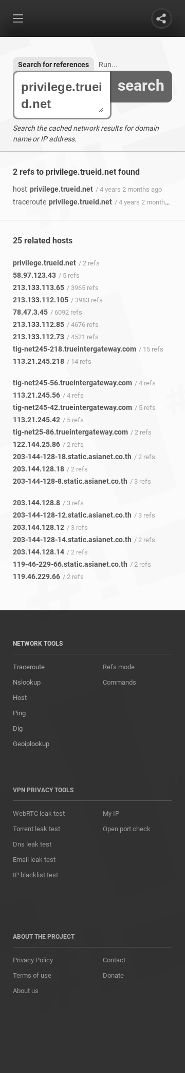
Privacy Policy (33, 960)
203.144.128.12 (38, 527)
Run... (108, 64)
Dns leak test (32, 844)
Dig (18, 728)
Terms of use (32, 975)
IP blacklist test (35, 875)
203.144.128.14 (38, 552)
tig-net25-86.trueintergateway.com (70, 432)
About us (26, 991)
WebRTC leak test (39, 813)
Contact (114, 960)
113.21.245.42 (36, 420)
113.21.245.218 (38, 361)
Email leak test (34, 859)
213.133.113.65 (38, 287)
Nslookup (27, 682)
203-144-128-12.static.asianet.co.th (72, 515)
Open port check (127, 829)
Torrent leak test (36, 829)
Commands (119, 682)
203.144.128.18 (38, 469)
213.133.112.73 (38, 337)
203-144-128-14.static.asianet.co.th (72, 539)
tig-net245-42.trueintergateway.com (72, 407)
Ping (19, 713)
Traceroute (29, 667)
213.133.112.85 (38, 324)
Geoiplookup (31, 744)
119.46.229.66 (36, 576)
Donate (113, 975)
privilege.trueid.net (53, 189)
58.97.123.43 (34, 275)
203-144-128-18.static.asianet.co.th (72, 456)
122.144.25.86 (36, 444)
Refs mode (119, 667)
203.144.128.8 (36, 503)
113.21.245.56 (36, 395)
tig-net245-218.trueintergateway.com (74, 349)
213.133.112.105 (40, 300)
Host (20, 697)
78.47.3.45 (30, 312)
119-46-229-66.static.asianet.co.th (70, 564)
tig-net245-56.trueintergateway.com (72, 383)
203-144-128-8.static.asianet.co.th (70, 481)
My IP (111, 813)
